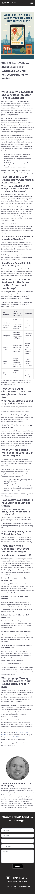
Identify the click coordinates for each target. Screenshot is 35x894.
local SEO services (19, 737)
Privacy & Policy (10, 886)
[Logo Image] (8, 2)
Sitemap (17, 889)
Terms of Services (24, 886)
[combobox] (3, 846)
